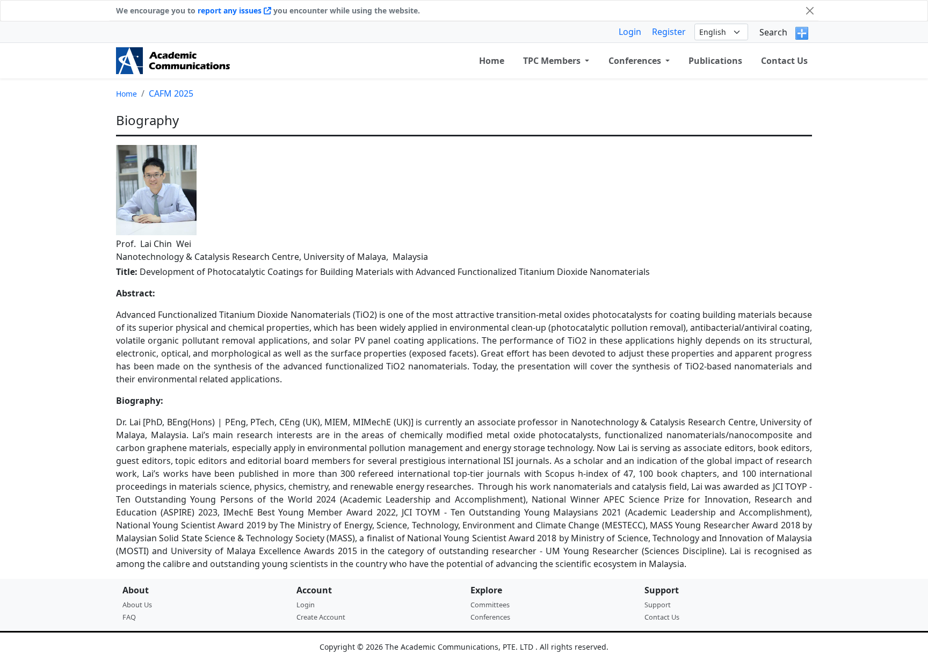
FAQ (129, 617)
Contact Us (784, 61)
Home (126, 94)
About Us (137, 604)
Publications (715, 61)
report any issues (231, 10)
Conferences (490, 617)
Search (773, 32)
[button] (556, 60)
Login (630, 32)
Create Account (320, 617)
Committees (490, 604)
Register (669, 32)
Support (657, 604)
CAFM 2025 (171, 93)
